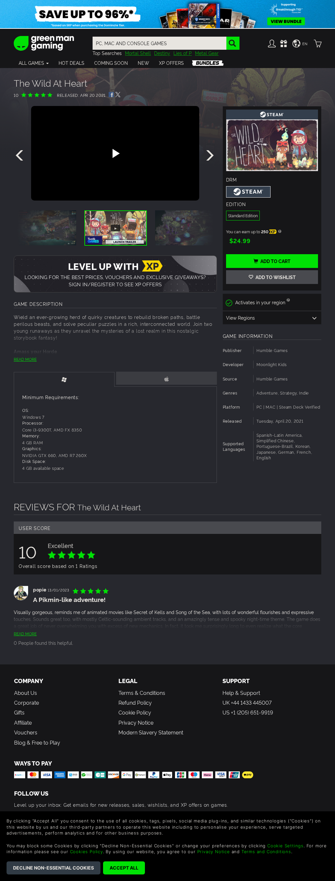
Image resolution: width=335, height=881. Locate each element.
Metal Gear (207, 53)
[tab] (64, 379)
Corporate (26, 702)
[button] (34, 63)
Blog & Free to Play (37, 742)
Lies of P (182, 53)
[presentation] (20, 156)
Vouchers (25, 732)
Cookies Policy (86, 851)
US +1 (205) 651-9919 (247, 712)
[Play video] (115, 153)
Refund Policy (135, 702)
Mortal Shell (138, 53)
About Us (25, 692)
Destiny (162, 53)
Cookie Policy (134, 712)
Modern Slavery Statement (150, 732)
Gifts (19, 712)
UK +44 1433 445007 (247, 702)
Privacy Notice (135, 722)
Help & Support (241, 692)
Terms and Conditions (266, 851)
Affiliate (23, 722)
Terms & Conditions (141, 692)
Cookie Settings (285, 845)
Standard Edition (243, 215)
